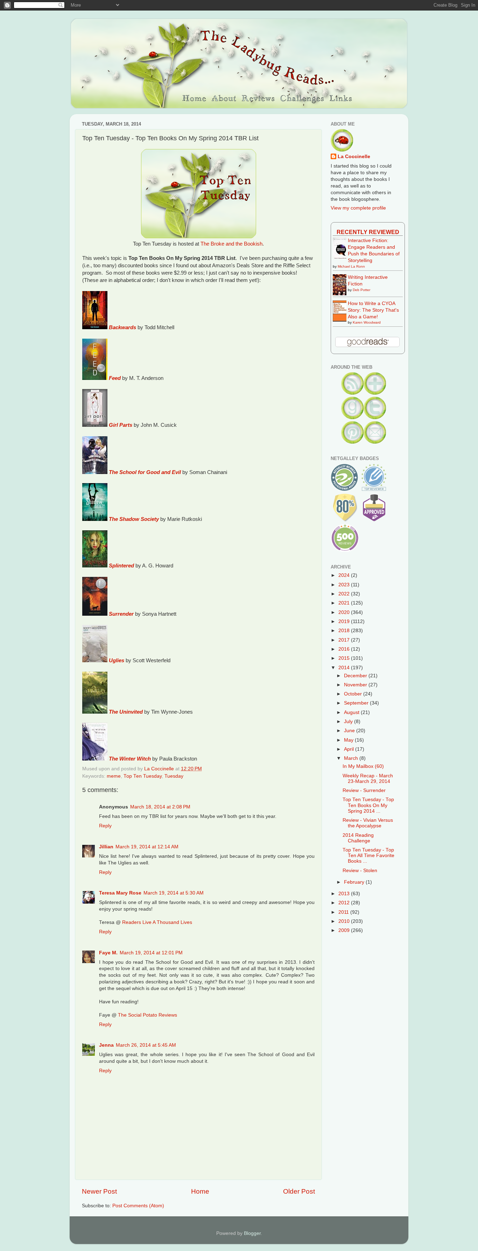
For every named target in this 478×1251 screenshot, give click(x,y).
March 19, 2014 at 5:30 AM (173, 893)
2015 (344, 658)
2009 (344, 930)
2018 (344, 630)
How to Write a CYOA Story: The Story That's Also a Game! (373, 310)
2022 (344, 593)
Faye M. (108, 952)
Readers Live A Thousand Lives (157, 922)
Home (200, 1191)
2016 (344, 649)
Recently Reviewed (368, 232)
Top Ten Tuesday (143, 776)
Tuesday (173, 776)
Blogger (252, 1233)
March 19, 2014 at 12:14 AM (146, 846)
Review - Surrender (364, 790)
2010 (344, 921)
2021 (344, 603)
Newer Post (99, 1191)
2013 (344, 893)
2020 (344, 612)
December (356, 675)
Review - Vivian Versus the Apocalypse (368, 823)
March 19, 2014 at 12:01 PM (151, 952)
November (356, 684)
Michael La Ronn (351, 266)
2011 (344, 912)
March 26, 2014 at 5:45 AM (146, 1045)
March (351, 758)
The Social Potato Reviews (147, 1015)
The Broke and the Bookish (231, 244)
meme (114, 776)
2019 (344, 621)
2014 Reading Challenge (358, 838)
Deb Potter (361, 290)
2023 (344, 584)
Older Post (299, 1191)
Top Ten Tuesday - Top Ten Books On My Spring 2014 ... (368, 805)
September (357, 703)
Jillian (106, 846)
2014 (344, 667)
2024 (344, 575)
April (349, 749)
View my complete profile (358, 208)
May (349, 740)
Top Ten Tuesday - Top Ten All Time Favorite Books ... (368, 855)
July (349, 721)
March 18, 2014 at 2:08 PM (160, 807)
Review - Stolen (360, 870)
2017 (344, 640)
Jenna (106, 1045)
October (353, 694)
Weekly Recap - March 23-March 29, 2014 (368, 778)
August (352, 712)
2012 (344, 902)
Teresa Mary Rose (120, 893)
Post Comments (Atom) (138, 1205)
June (350, 730)
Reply (105, 825)
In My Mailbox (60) (363, 766)
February (355, 882)
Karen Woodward (367, 322)
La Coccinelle (354, 156)
